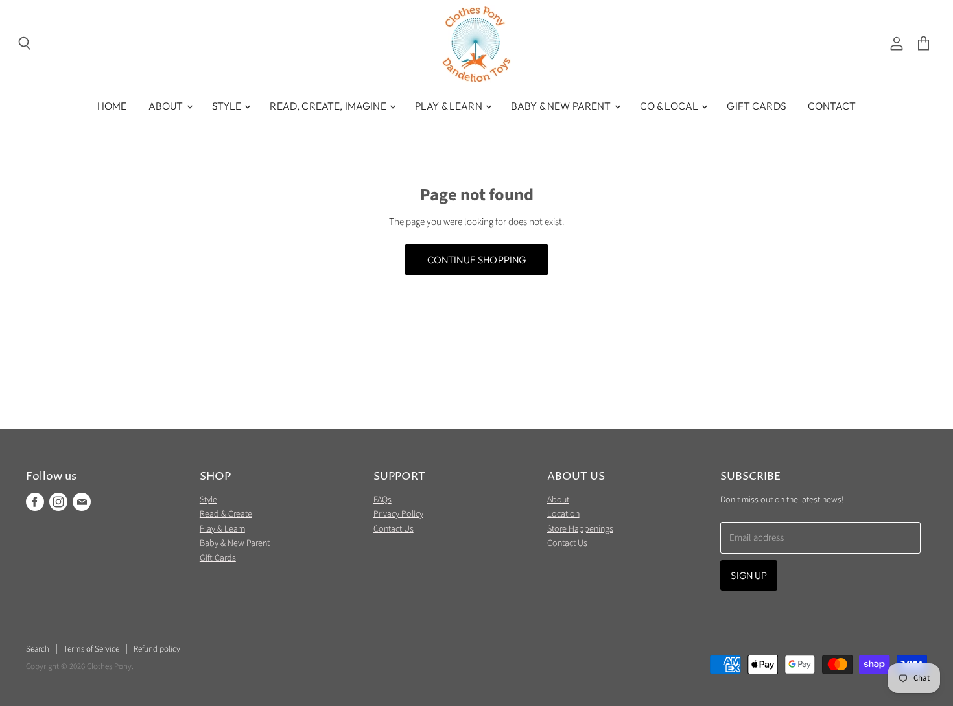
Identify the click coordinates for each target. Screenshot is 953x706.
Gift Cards (756, 105)
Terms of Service (91, 649)
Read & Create (226, 514)
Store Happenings (580, 529)
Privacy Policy (398, 514)
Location (563, 514)
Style (228, 105)
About (166, 105)
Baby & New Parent (562, 105)
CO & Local (670, 105)
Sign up (749, 575)
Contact (832, 105)
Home (112, 105)
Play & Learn (449, 105)
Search (37, 649)
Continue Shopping (476, 259)
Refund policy (157, 649)
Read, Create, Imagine (329, 105)
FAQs (382, 499)
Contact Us (393, 529)
